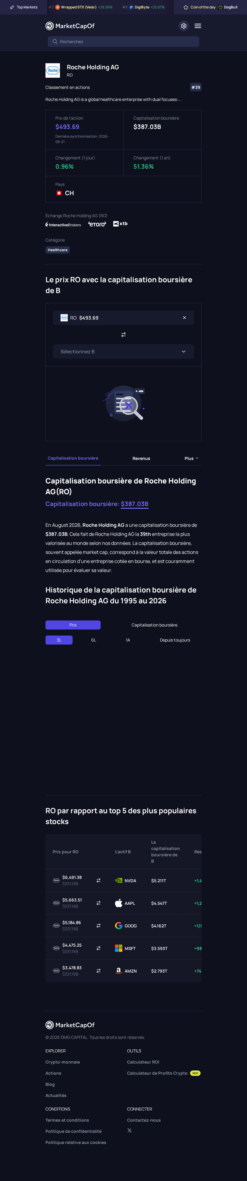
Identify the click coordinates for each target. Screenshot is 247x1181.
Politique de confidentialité (73, 1131)
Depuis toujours (175, 640)
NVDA (130, 880)
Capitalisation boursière (73, 458)
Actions (53, 1073)
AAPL (130, 903)
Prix (73, 625)
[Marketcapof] (70, 26)
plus (189, 458)
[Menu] (198, 26)
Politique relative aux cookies (75, 1142)
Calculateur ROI (143, 1062)
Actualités (56, 1095)
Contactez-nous (144, 1120)
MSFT (130, 948)
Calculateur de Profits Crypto (162, 1073)
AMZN (131, 971)
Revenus (141, 458)
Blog (50, 1084)
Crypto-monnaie (62, 1062)
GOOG (131, 926)
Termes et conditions (67, 1120)
